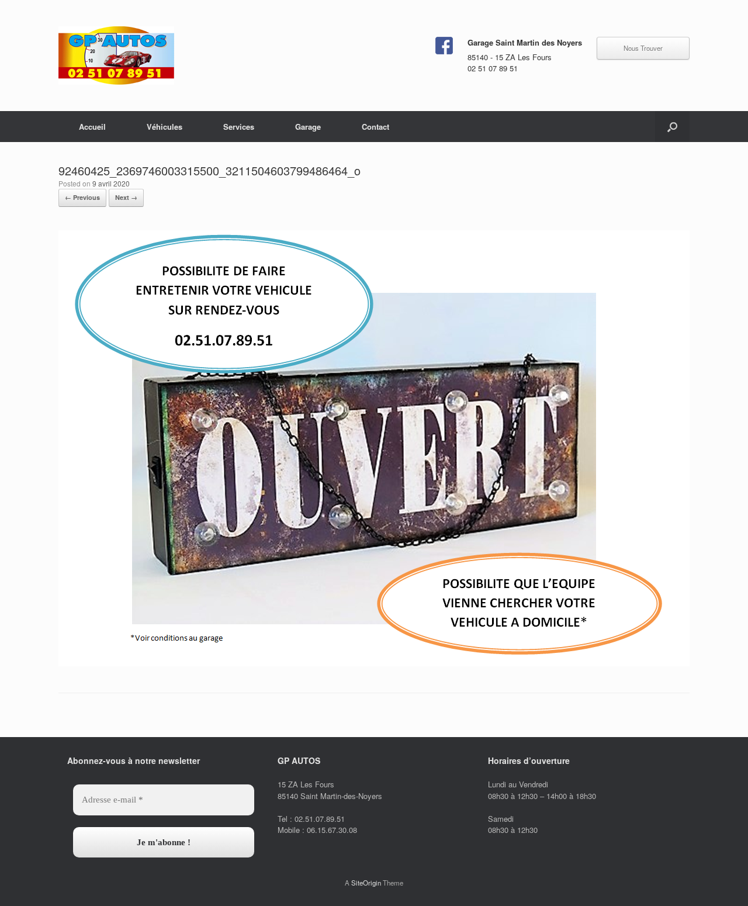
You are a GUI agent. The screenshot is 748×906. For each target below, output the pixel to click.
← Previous (82, 197)
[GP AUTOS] (116, 55)
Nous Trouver (643, 48)
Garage (308, 126)
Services (238, 126)
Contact (375, 126)
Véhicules (164, 126)
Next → (126, 197)
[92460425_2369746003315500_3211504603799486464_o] (374, 663)
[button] (672, 126)
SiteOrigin (366, 882)
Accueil (92, 126)
